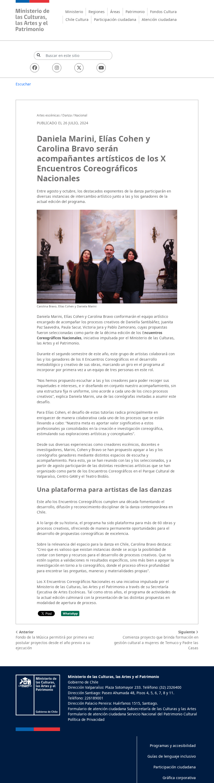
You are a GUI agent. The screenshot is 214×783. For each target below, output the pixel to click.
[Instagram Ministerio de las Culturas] (56, 67)
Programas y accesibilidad (173, 745)
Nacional (80, 115)
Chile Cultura (77, 19)
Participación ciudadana (115, 19)
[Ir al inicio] (33, 16)
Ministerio (74, 11)
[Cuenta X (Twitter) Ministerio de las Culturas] (79, 67)
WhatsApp (70, 613)
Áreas (115, 11)
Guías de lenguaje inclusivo (171, 756)
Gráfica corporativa (179, 777)
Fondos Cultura (163, 11)
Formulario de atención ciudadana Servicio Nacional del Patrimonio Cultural (132, 713)
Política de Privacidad (86, 719)
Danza (67, 115)
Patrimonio (135, 11)
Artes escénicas (48, 115)
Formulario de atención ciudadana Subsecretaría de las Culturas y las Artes (132, 708)
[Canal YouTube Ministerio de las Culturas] (101, 67)
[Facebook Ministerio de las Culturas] (34, 67)
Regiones (96, 11)
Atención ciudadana (159, 19)
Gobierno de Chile (83, 682)
